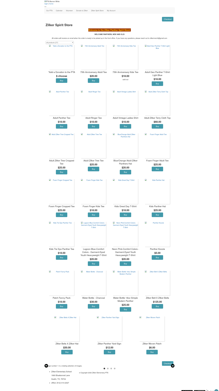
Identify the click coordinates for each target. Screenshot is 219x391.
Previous (46, 366)
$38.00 (93, 301)
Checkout (168, 19)
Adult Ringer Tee (93, 117)
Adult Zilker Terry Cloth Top (157, 117)
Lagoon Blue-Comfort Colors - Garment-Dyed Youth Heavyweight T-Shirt (94, 252)
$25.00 (61, 167)
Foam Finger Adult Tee (157, 160)
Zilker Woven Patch (152, 343)
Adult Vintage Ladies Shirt (125, 117)
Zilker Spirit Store (97, 10)
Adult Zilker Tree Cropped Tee (61, 162)
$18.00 (125, 76)
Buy (61, 80)
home (51, 4)
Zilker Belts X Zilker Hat (67, 343)
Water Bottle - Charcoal (93, 297)
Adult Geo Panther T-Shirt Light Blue (157, 73)
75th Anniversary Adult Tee (93, 71)
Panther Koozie (157, 248)
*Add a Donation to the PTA (61, 71)
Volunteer (69, 10)
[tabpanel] (103, 366)
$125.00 (157, 301)
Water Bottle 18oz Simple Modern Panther (125, 299)
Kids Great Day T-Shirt (126, 206)
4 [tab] (114, 368)
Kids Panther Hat (157, 206)
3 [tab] (111, 368)
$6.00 (152, 347)
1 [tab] (104, 368)
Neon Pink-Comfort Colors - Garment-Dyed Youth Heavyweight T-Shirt (125, 252)
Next (173, 366)
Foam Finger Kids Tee (93, 206)
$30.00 (67, 347)
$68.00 (157, 121)
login (46, 4)
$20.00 (93, 76)
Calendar (59, 10)
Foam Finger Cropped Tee (62, 206)
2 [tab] (108, 368)
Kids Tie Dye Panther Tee (61, 248)
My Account (111, 10)
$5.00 (157, 253)
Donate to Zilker (82, 10)
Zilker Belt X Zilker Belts (157, 297)
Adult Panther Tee (61, 117)
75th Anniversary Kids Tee (125, 71)
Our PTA (49, 10)
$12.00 (109, 347)
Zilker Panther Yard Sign (109, 343)
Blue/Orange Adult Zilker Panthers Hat (125, 162)
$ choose (61, 76)
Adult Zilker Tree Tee (93, 160)
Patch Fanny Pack (61, 297)
